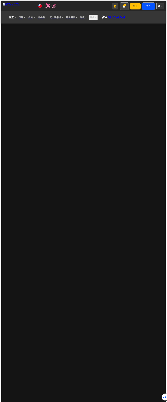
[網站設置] (160, 6)
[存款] (115, 6)
